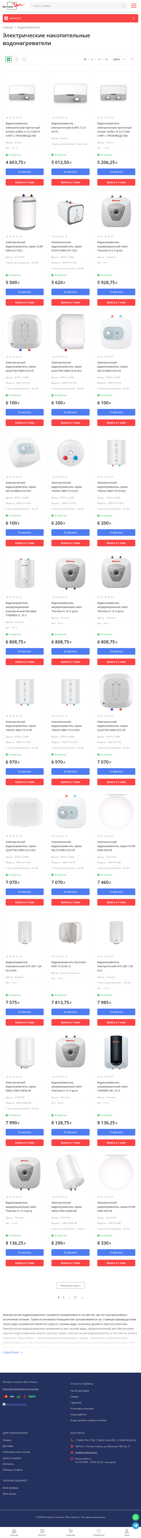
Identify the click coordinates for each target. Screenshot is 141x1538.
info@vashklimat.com (86, 1452)
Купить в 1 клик (24, 182)
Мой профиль (11, 1487)
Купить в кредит (12, 1458)
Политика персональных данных (21, 1388)
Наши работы (78, 1414)
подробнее (11, 1352)
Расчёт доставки (79, 1390)
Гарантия (75, 1402)
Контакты (8, 1464)
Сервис (74, 1396)
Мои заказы (9, 1493)
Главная (8, 27)
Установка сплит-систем (16, 1452)
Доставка (8, 1446)
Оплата (7, 1440)
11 (75, 1297)
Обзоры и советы (13, 1469)
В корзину (24, 171)
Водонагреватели (29, 27)
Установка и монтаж (82, 1408)
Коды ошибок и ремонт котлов (88, 1420)
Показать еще (69, 1285)
